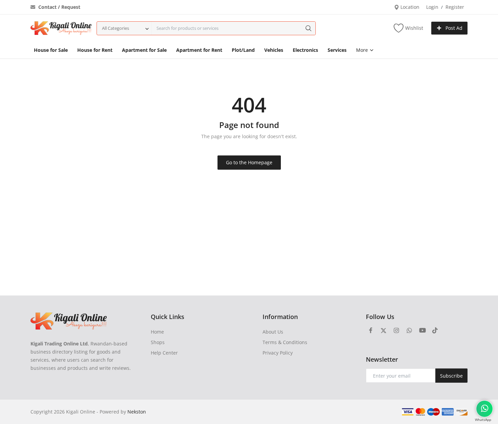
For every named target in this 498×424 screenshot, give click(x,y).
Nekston (136, 411)
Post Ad (453, 28)
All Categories (115, 28)
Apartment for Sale (144, 50)
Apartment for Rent (199, 50)
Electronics (305, 50)
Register (454, 7)
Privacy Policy (278, 352)
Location (409, 7)
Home (157, 331)
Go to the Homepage (249, 162)
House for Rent (94, 50)
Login (432, 7)
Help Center (164, 352)
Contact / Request (58, 7)
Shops (158, 342)
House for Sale (51, 50)
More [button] (362, 50)
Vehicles (273, 50)
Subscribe (451, 376)
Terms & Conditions (285, 342)
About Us (273, 331)
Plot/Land (243, 50)
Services (337, 50)
